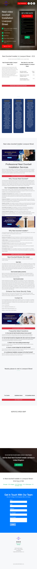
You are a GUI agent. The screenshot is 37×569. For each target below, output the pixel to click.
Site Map (18, 544)
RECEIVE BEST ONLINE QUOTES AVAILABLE (18, 85)
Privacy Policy (18, 543)
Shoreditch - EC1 (21, 484)
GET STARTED (18, 464)
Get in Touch (7, 46)
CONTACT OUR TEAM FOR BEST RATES (18, 254)
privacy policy (32, 42)
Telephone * (12, 508)
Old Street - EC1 (18, 485)
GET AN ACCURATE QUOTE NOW (18, 328)
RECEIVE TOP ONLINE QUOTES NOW (18, 176)
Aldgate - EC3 (14, 484)
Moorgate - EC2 (6, 484)
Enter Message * (13, 517)
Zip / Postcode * (13, 512)
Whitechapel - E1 (29, 484)
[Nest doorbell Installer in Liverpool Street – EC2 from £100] (18, 538)
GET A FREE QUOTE (18, 399)
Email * (11, 504)
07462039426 (23, 3)
